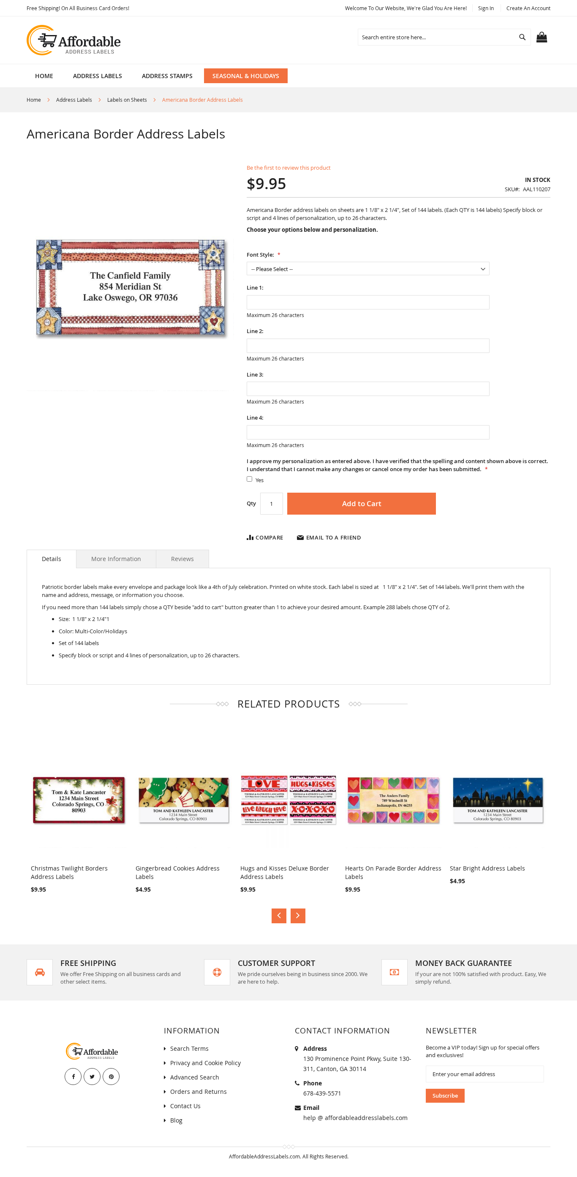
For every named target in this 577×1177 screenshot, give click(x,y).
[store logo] (74, 40)
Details (51, 559)
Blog (176, 1120)
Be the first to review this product (289, 167)
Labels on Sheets (127, 99)
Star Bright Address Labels (487, 868)
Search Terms (189, 1048)
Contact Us (185, 1106)
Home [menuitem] (44, 76)
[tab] (51, 559)
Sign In (486, 8)
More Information (116, 559)
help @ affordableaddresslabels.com (355, 1118)
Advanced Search (194, 1077)
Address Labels (74, 99)
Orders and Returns (198, 1092)
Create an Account (528, 8)
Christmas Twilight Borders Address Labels (69, 872)
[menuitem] (98, 75)
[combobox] (444, 37)
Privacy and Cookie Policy (205, 1063)
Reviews (182, 559)
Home (34, 99)
